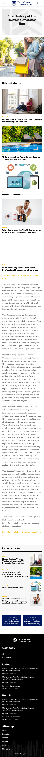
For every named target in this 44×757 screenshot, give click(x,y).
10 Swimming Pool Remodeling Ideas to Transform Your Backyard (21, 158)
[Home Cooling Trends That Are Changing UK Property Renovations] (22, 101)
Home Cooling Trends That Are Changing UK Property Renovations (22, 120)
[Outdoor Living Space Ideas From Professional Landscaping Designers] (22, 249)
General (5, 116)
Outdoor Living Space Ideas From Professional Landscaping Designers (20, 268)
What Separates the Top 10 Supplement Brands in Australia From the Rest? (21, 231)
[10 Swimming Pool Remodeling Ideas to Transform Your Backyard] (22, 139)
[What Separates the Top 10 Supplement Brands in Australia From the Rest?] (22, 212)
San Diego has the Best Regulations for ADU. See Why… (12, 622)
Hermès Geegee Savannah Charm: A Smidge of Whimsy (32, 622)
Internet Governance (12, 194)
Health (4, 227)
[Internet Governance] (22, 176)
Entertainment (7, 265)
